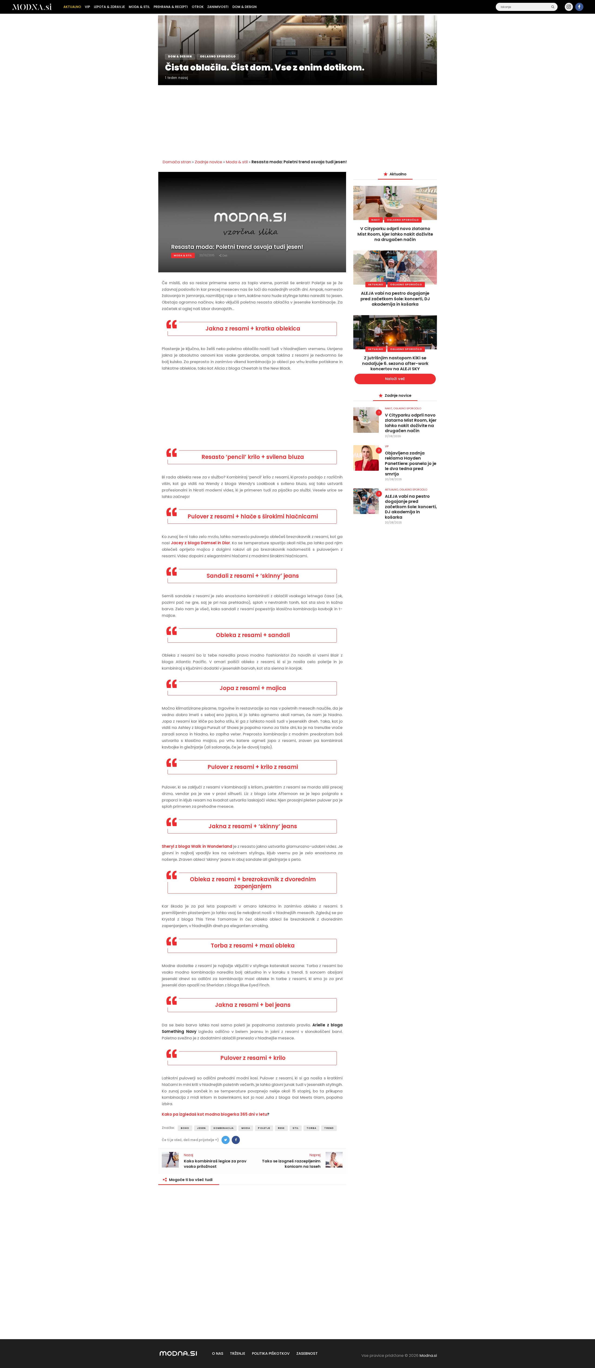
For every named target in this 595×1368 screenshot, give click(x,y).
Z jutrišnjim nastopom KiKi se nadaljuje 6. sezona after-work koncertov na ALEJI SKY (395, 363)
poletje (264, 1128)
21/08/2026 (393, 436)
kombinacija (224, 1128)
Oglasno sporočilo (403, 220)
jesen (201, 1128)
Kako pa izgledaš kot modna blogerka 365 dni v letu (214, 1114)
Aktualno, (392, 489)
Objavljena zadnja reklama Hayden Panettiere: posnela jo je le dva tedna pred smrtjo (410, 463)
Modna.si (428, 1355)
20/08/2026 (393, 479)
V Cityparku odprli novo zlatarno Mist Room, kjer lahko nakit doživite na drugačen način (395, 234)
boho (185, 1128)
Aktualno (375, 284)
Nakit (375, 220)
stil (296, 1128)
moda (245, 1128)
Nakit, (389, 408)
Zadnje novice (208, 162)
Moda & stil (237, 162)
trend (329, 1128)
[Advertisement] (297, 119)
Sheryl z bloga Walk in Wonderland (197, 846)
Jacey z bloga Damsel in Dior (200, 543)
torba (312, 1128)
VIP (387, 446)
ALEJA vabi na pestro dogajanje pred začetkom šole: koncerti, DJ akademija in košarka (395, 298)
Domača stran (177, 162)
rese (281, 1128)
